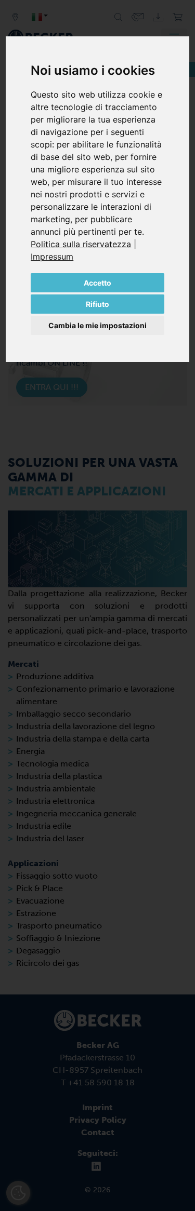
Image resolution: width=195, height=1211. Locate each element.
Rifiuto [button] (97, 304)
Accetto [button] (97, 282)
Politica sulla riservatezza (81, 244)
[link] (83, 244)
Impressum (52, 256)
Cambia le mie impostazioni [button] (97, 325)
